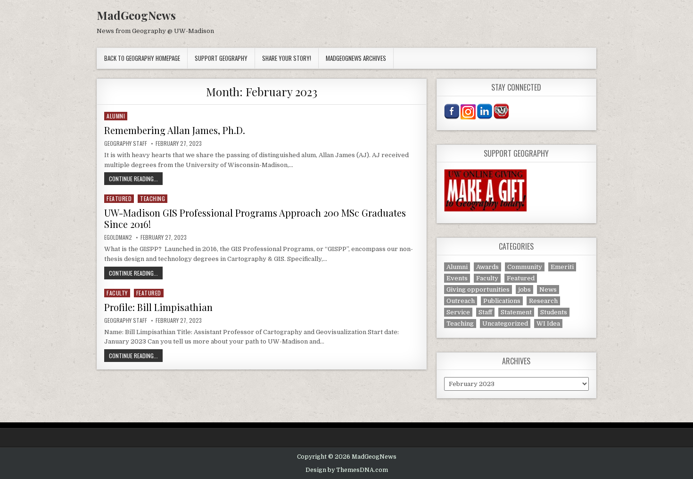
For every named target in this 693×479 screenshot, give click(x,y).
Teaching (152, 198)
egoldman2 (118, 237)
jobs (524, 289)
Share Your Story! (286, 58)
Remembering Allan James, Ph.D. (174, 130)
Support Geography (221, 58)
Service (458, 312)
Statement (516, 312)
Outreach (460, 300)
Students (553, 312)
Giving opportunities (478, 289)
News (548, 289)
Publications (501, 300)
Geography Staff (125, 143)
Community (524, 266)
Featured (119, 198)
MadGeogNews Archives (356, 58)
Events (457, 278)
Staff (485, 312)
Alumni (116, 116)
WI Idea (548, 323)
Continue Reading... (136, 178)
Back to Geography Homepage (142, 58)
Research (543, 300)
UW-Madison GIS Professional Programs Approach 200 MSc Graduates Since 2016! (255, 218)
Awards (487, 266)
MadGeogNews (136, 15)
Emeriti (562, 266)
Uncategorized (505, 323)
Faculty (117, 293)
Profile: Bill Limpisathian (158, 307)
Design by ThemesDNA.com (346, 470)
